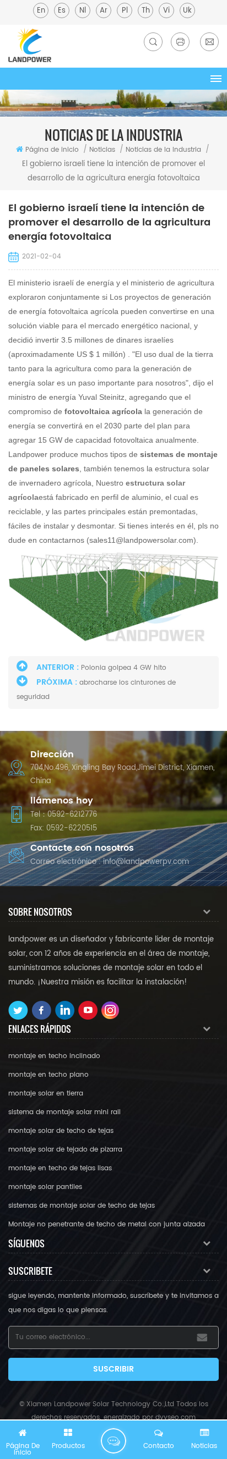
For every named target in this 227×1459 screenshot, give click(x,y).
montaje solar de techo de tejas (61, 1131)
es (62, 10)
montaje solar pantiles (45, 1187)
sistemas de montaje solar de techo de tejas (81, 1206)
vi (166, 10)
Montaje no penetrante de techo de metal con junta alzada (106, 1224)
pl (125, 10)
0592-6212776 (72, 815)
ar (103, 10)
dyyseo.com (175, 1417)
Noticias (102, 150)
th (146, 10)
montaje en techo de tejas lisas (60, 1168)
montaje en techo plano (48, 1075)
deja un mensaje (113, 1441)
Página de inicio (52, 150)
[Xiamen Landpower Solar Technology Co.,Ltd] (29, 44)
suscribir (113, 1369)
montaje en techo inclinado (54, 1056)
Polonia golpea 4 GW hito (123, 668)
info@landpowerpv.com (146, 862)
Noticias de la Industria (163, 150)
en (41, 10)
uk (187, 10)
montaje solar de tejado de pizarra (65, 1149)
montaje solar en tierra (45, 1093)
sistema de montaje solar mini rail (64, 1112)
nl (82, 10)
